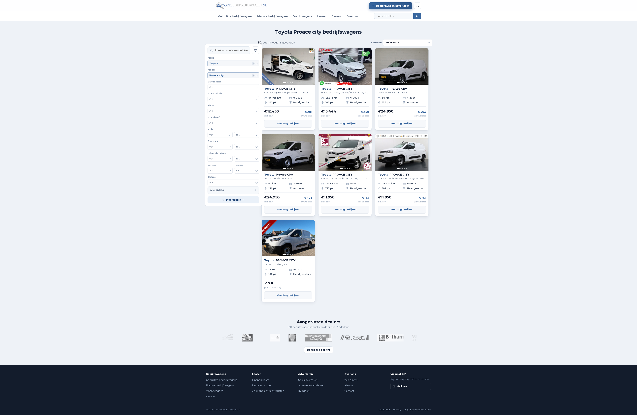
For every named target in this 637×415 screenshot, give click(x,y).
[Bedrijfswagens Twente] (264, 337)
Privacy (397, 409)
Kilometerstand (217, 153)
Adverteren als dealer (311, 385)
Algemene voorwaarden (417, 409)
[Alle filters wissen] (255, 50)
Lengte (212, 165)
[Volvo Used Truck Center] (236, 337)
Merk (211, 58)
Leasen (321, 16)
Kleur (211, 105)
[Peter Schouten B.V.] (281, 337)
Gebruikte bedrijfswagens (235, 16)
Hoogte (239, 165)
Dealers (336, 16)
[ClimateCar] (250, 337)
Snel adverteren (308, 379)
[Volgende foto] (311, 66)
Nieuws (348, 385)
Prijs (210, 129)
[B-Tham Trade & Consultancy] (379, 337)
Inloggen (304, 390)
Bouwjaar (213, 141)
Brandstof (214, 117)
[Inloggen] (417, 5)
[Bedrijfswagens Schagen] (307, 337)
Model (211, 70)
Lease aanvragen (262, 385)
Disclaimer (384, 409)
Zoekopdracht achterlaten (268, 390)
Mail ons (402, 386)
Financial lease (260, 379)
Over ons (352, 16)
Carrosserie (214, 81)
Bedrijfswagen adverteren (393, 5)
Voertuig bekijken (288, 123)
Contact (349, 390)
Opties (212, 177)
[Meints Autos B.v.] (343, 337)
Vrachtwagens (302, 16)
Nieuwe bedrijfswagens (272, 16)
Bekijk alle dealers (318, 349)
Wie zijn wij (350, 379)
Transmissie (215, 93)
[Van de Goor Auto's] (415, 337)
